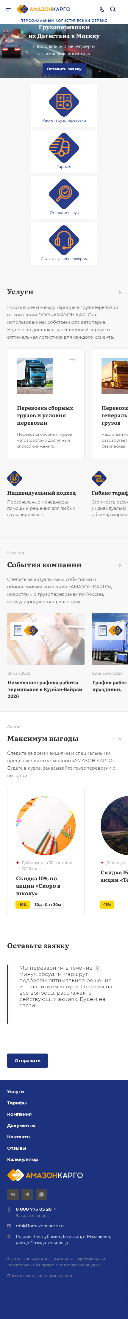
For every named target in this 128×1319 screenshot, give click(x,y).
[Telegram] (27, 1194)
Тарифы (64, 166)
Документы (21, 1125)
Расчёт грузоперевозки (64, 120)
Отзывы (16, 1148)
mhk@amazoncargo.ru (40, 1226)
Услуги (15, 1091)
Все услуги (118, 291)
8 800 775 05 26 (33, 1209)
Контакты (19, 1137)
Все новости (118, 564)
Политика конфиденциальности (39, 1275)
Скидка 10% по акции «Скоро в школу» (38, 885)
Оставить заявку (64, 68)
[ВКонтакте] (13, 1194)
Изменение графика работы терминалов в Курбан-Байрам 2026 (45, 689)
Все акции (118, 738)
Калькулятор (22, 1159)
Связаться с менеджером (64, 259)
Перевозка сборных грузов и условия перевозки (45, 415)
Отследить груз (64, 212)
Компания (19, 1114)
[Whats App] (41, 1194)
